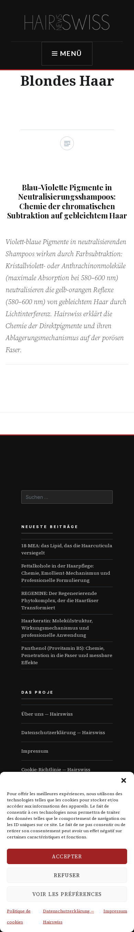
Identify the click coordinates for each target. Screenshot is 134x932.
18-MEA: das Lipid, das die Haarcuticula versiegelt (66, 549)
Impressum (115, 911)
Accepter (67, 856)
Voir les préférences (67, 894)
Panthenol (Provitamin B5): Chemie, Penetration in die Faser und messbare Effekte (66, 655)
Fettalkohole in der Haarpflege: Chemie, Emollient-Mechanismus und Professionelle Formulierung (65, 573)
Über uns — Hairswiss (47, 713)
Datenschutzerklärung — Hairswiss (63, 732)
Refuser (67, 875)
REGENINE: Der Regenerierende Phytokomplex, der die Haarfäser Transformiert (60, 600)
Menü (71, 53)
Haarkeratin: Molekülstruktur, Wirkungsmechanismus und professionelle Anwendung (57, 627)
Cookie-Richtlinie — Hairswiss (55, 769)
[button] (123, 780)
